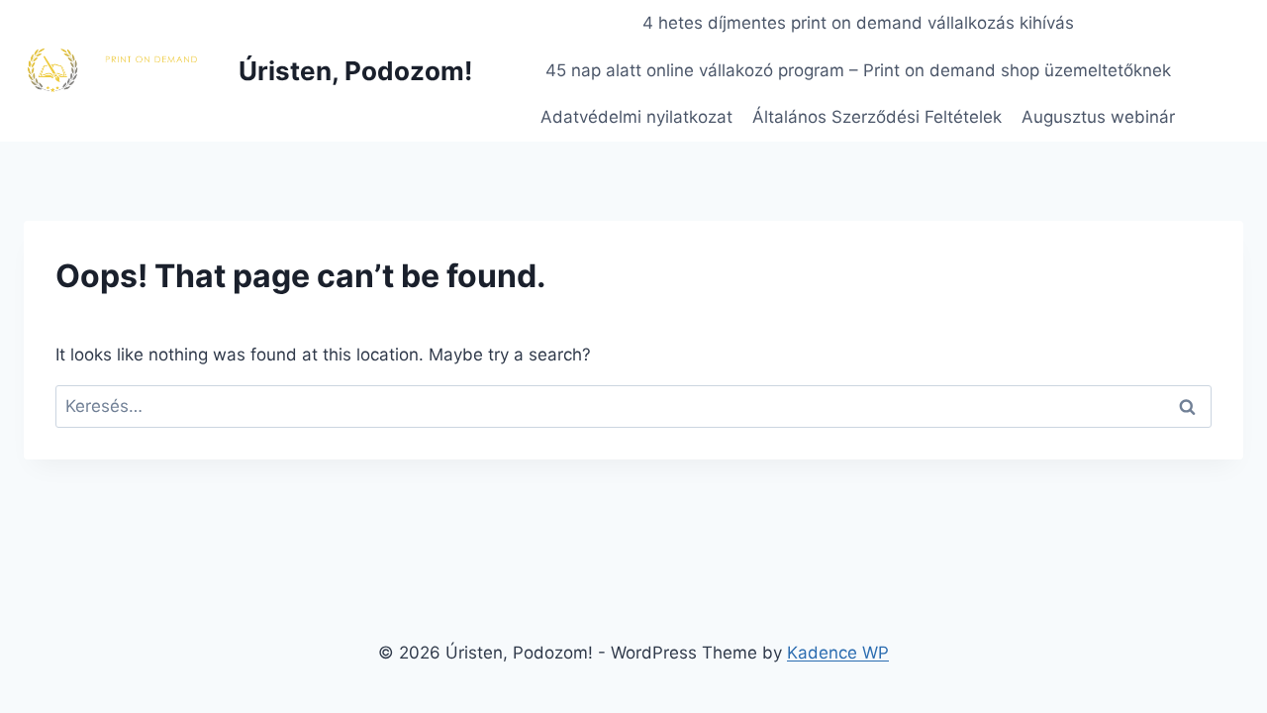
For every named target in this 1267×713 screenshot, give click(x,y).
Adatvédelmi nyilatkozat (636, 117)
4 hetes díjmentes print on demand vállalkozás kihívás (858, 23)
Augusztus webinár (1098, 117)
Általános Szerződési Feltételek (877, 117)
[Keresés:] (633, 406)
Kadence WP (838, 652)
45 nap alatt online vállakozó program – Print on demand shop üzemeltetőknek (858, 70)
